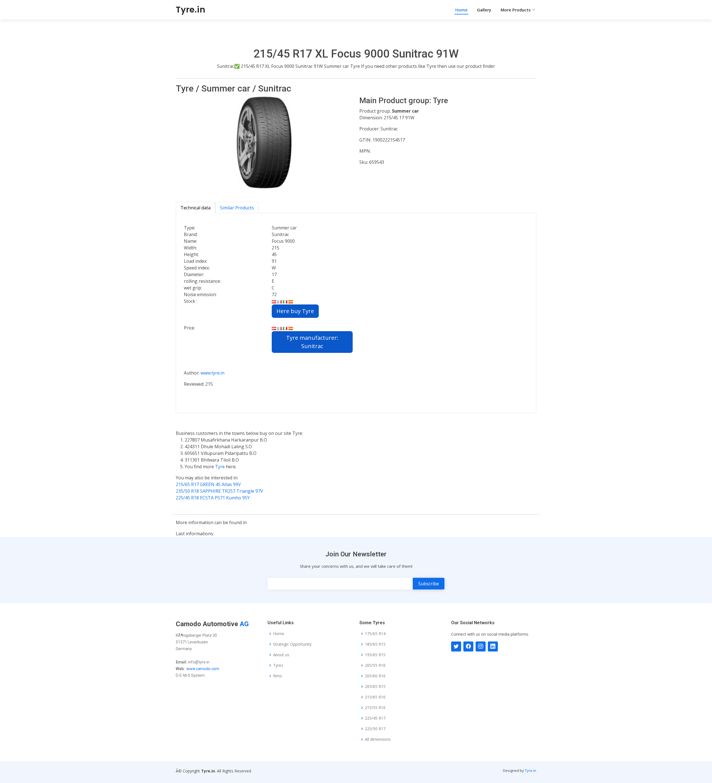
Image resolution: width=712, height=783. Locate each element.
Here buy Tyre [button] (295, 311)
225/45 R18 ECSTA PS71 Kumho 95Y (213, 498)
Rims (277, 676)
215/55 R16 (375, 708)
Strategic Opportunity (292, 644)
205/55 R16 (375, 665)
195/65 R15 (375, 655)
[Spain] (290, 301)
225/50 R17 (375, 729)
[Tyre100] (481, 646)
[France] (279, 301)
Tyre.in (191, 10)
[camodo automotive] (468, 646)
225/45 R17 (375, 718)
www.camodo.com (202, 668)
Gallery (484, 10)
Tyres (278, 665)
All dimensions (378, 739)
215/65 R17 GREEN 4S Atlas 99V (208, 484)
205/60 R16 (375, 676)
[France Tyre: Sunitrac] (279, 328)
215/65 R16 (375, 697)
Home (461, 10)
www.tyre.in (212, 373)
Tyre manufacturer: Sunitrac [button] (312, 342)
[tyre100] (456, 646)
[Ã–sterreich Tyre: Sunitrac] (274, 328)
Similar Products (237, 208)
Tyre (220, 467)
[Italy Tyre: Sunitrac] (285, 328)
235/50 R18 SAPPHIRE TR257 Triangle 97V (219, 491)
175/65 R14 (375, 634)
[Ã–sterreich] (274, 301)
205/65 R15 (375, 686)
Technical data (196, 208)
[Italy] (285, 301)
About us (281, 655)
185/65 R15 (375, 644)
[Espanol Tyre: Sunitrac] (290, 328)
